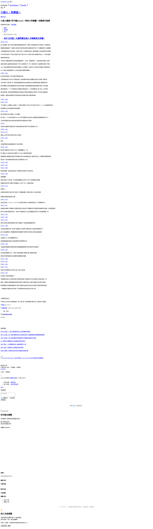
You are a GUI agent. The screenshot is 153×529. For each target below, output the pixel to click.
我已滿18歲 (4, 525)
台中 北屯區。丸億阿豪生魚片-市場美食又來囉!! (24, 38)
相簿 (5, 27)
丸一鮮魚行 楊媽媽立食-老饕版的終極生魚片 (13, 341)
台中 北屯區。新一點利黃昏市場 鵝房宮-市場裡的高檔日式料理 (18, 338)
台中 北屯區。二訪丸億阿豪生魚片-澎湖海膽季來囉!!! (16, 331)
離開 (9, 525)
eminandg (3, 369)
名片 (5, 31)
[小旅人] (22, 358)
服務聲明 (92, 506)
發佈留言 (3, 399)
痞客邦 (12, 378)
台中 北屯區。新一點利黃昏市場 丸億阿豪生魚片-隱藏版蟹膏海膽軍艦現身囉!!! (23, 334)
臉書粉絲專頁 (8, 314)
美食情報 (13, 24)
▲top (2, 387)
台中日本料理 (14, 384)
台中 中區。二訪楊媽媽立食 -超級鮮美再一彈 (13, 344)
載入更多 (3, 390)
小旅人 (2, 356)
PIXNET (64, 506)
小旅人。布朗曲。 (11, 12)
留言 (15, 378)
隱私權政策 (85, 506)
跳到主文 (3, 16)
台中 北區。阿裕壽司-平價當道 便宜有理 (12, 347)
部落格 (6, 29)
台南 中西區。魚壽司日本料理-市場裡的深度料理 (14, 350)
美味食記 (13, 382)
